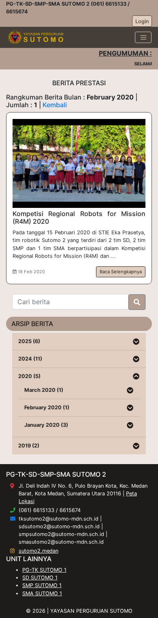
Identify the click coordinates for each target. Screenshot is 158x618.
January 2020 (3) (46, 425)
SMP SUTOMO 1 (42, 585)
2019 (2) (28, 446)
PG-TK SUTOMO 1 (44, 570)
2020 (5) (29, 376)
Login (142, 21)
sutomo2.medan (38, 551)
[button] (136, 341)
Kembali (55, 105)
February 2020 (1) (46, 407)
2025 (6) (29, 341)
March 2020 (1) (43, 390)
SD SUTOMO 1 (40, 578)
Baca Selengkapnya (121, 271)
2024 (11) (30, 359)
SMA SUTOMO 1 (42, 593)
